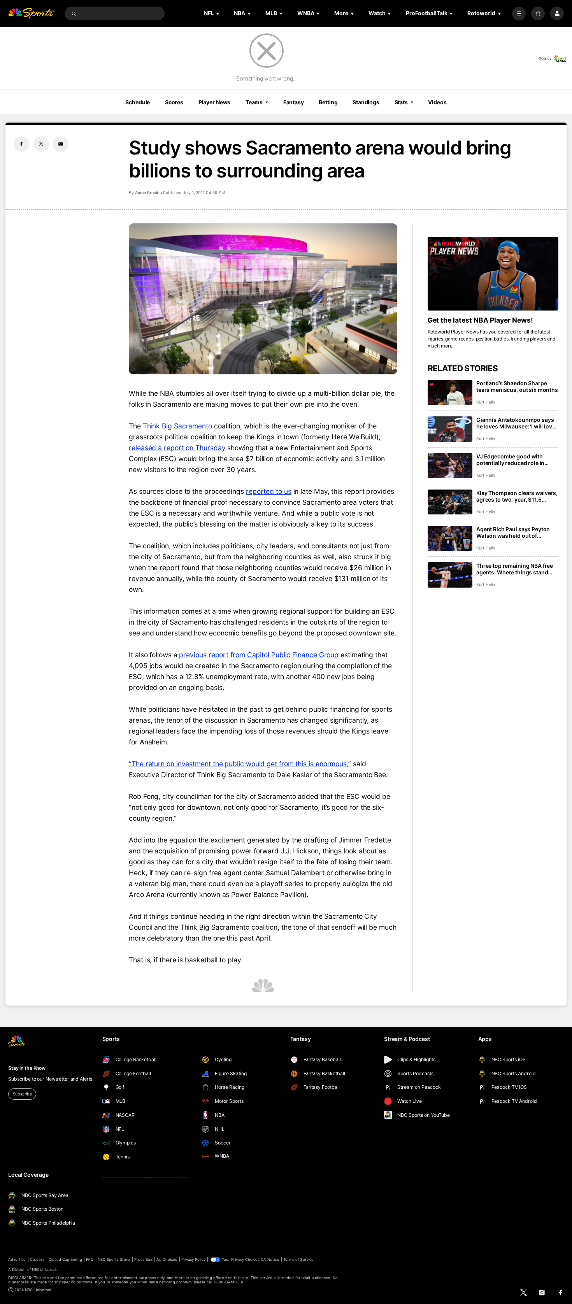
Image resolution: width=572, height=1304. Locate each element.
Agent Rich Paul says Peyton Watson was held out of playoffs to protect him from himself (513, 532)
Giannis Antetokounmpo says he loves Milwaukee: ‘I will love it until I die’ (515, 423)
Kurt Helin (485, 402)
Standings (366, 102)
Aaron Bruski (147, 192)
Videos (437, 102)
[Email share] (60, 144)
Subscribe (22, 1094)
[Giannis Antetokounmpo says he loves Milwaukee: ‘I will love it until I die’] (450, 429)
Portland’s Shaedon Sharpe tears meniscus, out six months (517, 386)
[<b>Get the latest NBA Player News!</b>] (493, 274)
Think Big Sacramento (177, 426)
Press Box (143, 1259)
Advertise (17, 1259)
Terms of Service (298, 1259)
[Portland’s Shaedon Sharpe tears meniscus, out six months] (450, 392)
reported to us (268, 491)
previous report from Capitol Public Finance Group (259, 655)
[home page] (31, 13)
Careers (37, 1259)
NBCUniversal (44, 1269)
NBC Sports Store (114, 1259)
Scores (174, 102)
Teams (254, 102)
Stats (401, 102)
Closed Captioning (65, 1259)
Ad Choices (166, 1259)
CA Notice (270, 1259)
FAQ (89, 1259)
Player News (214, 102)
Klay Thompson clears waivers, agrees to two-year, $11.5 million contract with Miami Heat (517, 496)
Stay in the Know (27, 1068)
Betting (328, 102)
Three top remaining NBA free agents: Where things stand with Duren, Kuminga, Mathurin (517, 569)
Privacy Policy (193, 1259)
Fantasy (293, 102)
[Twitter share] (41, 144)
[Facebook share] (21, 144)
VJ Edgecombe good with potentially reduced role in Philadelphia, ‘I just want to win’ (516, 459)
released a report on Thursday (177, 448)
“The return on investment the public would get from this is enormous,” (240, 764)
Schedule (137, 102)
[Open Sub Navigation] (218, 13)
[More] (519, 13)
